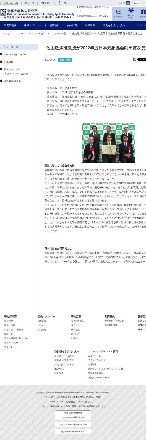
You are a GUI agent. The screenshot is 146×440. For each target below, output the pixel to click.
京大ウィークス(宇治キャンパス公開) (16, 71)
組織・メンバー (33, 25)
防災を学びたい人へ (114, 25)
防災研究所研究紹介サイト (73, 431)
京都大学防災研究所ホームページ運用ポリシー (73, 415)
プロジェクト (77, 325)
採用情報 (42, 329)
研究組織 (42, 321)
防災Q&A (58, 373)
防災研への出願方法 (64, 360)
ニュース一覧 (58, 33)
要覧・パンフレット (14, 342)
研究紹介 (75, 334)
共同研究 (72, 25)
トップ (6, 33)
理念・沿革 (9, 325)
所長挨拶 (8, 321)
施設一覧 (8, 334)
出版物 (74, 338)
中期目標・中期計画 (14, 329)
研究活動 (54, 25)
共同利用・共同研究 (114, 321)
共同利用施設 (111, 325)
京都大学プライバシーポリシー (73, 424)
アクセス (8, 347)
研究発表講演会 (12, 81)
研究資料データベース (98, 377)
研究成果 (75, 329)
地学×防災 (59, 369)
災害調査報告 (77, 321)
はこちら (89, 401)
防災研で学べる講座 (64, 356)
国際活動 (90, 25)
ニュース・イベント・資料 (103, 351)
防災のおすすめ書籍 (64, 364)
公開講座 (9, 62)
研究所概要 (10, 25)
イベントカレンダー (15, 54)
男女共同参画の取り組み (16, 338)
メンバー (42, 325)
